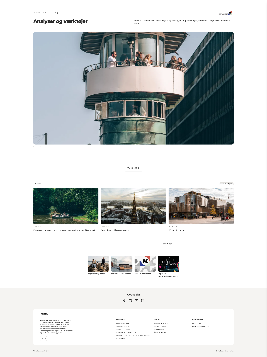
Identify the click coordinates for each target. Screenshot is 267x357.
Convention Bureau (123, 329)
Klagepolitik (196, 324)
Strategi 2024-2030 (161, 324)
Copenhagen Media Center (126, 332)
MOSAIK (38, 13)
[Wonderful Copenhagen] (44, 314)
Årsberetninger (160, 332)
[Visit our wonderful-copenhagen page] (143, 300)
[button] (65, 229)
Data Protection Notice (225, 351)
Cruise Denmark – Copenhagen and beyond (133, 335)
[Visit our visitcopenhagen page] (130, 300)
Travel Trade (120, 338)
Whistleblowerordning (201, 326)
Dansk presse (159, 329)
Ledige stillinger (160, 326)
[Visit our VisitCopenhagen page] (124, 300)
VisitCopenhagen (122, 324)
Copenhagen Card (123, 326)
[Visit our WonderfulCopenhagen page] (136, 300)
